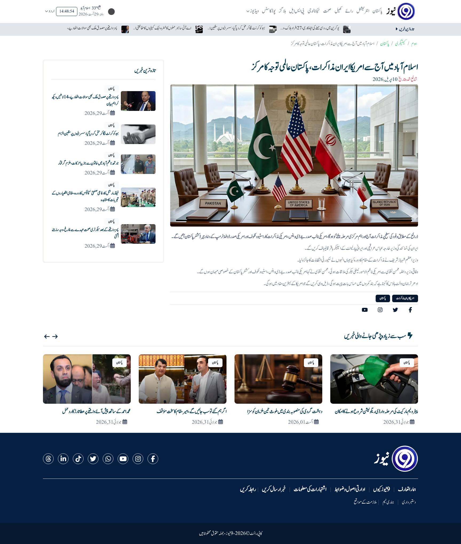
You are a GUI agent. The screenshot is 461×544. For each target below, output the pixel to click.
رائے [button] (349, 11)
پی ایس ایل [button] (296, 11)
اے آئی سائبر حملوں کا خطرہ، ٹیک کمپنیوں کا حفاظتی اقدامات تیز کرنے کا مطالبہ (162, 28)
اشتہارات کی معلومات (310, 489)
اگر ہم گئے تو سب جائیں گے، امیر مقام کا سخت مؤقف (191, 411)
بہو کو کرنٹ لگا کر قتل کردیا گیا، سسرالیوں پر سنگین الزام (235, 28)
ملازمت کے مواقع (365, 502)
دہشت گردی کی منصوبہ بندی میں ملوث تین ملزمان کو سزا (284, 411)
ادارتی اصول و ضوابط (350, 489)
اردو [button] (51, 11)
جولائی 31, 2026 (396, 422)
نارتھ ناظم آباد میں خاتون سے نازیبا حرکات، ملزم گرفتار (88, 163)
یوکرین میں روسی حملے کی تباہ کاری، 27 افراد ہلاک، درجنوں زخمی (309, 28)
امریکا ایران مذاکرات (405, 298)
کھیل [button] (338, 11)
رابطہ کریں (248, 489)
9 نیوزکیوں (381, 489)
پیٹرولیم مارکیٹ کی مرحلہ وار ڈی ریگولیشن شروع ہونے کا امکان (376, 411)
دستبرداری (409, 502)
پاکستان (384, 44)
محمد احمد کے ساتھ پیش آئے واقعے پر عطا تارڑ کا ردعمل (96, 411)
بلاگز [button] (282, 11)
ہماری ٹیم (388, 502)
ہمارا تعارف (407, 489)
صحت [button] (327, 11)
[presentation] (47, 337)
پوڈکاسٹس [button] (269, 11)
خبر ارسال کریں (274, 489)
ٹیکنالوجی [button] (314, 11)
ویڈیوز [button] (254, 11)
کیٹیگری (400, 44)
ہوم (414, 44)
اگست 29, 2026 (97, 113)
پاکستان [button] (377, 11)
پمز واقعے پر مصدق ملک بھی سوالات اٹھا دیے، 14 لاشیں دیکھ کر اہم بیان (88, 28)
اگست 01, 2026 (300, 422)
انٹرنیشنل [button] (362, 11)
